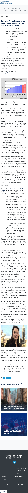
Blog (7, 7)
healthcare (8, 377)
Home (2, 7)
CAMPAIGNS (3, 476)
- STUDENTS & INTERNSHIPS (20, 470)
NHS (4, 377)
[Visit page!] (14, 462)
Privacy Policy (21, 484)
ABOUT (16, 467)
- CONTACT (17, 471)
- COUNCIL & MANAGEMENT (20, 468)
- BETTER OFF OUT (5, 479)
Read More (24, 384)
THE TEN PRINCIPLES (5, 467)
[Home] (6, 2)
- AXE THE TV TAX (4, 478)
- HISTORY (17, 473)
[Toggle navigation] (25, 2)
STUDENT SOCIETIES (19, 476)
